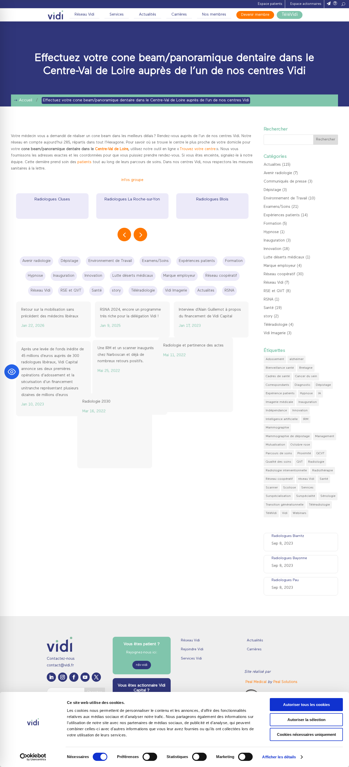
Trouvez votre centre (198, 149)
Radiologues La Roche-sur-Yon (132, 199)
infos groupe (132, 180)
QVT (300, 461)
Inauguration (274, 241)
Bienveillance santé (280, 367)
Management (324, 436)
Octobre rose (300, 444)
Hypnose (271, 232)
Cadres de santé (278, 376)
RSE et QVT (274, 291)
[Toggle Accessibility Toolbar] (12, 372)
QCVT (320, 453)
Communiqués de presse (285, 182)
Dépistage (272, 190)
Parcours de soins (279, 453)
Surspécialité (305, 496)
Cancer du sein (306, 376)
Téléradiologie (275, 325)
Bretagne (305, 367)
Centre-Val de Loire (111, 149)
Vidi (284, 513)
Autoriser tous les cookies (306, 704)
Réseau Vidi (84, 15)
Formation (272, 224)
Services (117, 15)
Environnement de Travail (285, 198)
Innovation (272, 249)
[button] (140, 234)
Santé (269, 308)
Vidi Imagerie (275, 333)
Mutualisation (275, 444)
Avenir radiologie (278, 173)
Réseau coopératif (279, 274)
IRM (305, 419)
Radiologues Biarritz (288, 536)
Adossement (275, 359)
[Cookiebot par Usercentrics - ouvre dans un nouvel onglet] (33, 757)
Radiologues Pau (285, 580)
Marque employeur (280, 266)
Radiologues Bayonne (289, 558)
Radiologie (316, 461)
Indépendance (276, 410)
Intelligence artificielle (282, 419)
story (268, 316)
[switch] (150, 757)
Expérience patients (280, 393)
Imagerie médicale (279, 402)
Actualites (272, 165)
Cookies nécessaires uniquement (306, 734)
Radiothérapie (322, 470)
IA (319, 393)
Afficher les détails (279, 757)
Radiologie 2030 (114, 428)
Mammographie (277, 427)
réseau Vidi (306, 479)
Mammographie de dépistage (288, 436)
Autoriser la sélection (306, 719)
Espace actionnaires (305, 4)
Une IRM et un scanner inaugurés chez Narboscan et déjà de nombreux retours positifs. (128, 356)
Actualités (147, 15)
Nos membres (214, 15)
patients (84, 162)
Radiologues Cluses (52, 199)
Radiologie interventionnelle (286, 470)
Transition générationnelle (285, 504)
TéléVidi (290, 15)
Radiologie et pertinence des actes (209, 350)
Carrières (179, 15)
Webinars (299, 513)
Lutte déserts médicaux (284, 257)
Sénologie (327, 496)
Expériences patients (282, 215)
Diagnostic (302, 385)
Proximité (304, 453)
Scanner (272, 487)
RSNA (268, 300)
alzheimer (296, 359)
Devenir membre (255, 15)
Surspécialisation (278, 496)
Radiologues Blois (212, 199)
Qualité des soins (278, 461)
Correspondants (277, 385)
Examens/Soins (277, 207)
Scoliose (289, 487)
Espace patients (270, 4)
